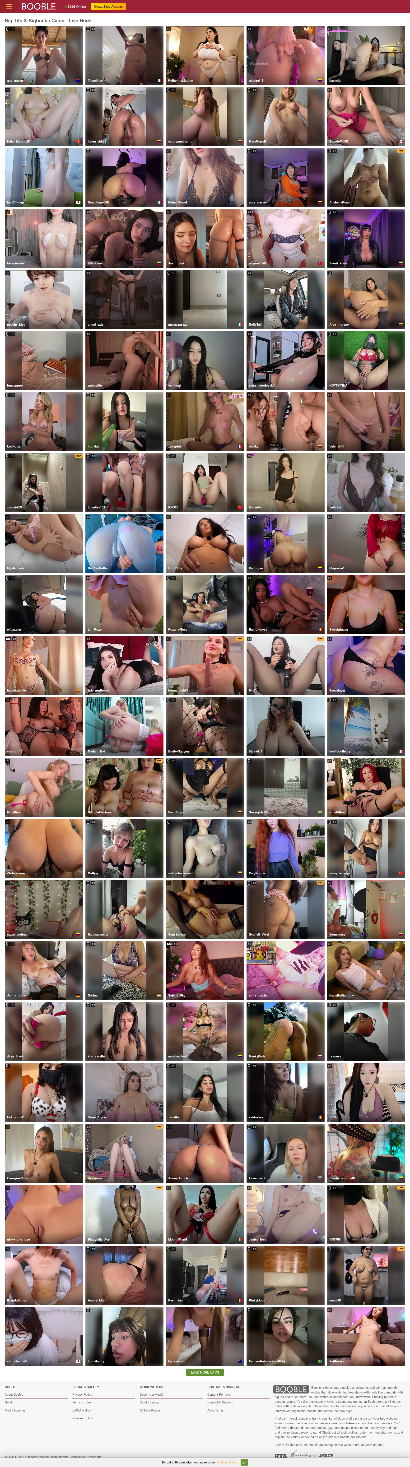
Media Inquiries (15, 1410)
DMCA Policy (81, 1410)
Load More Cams (205, 1372)
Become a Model (151, 1394)
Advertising (215, 1410)
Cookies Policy (82, 1418)
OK (244, 1462)
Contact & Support (220, 1402)
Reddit (9, 1402)
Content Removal (219, 1394)
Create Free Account (108, 6)
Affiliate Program (151, 1410)
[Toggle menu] (9, 6)
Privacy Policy (82, 1394)
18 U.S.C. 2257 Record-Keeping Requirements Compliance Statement (53, 1456)
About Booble (14, 1394)
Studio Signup (149, 1402)
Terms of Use (81, 1402)
